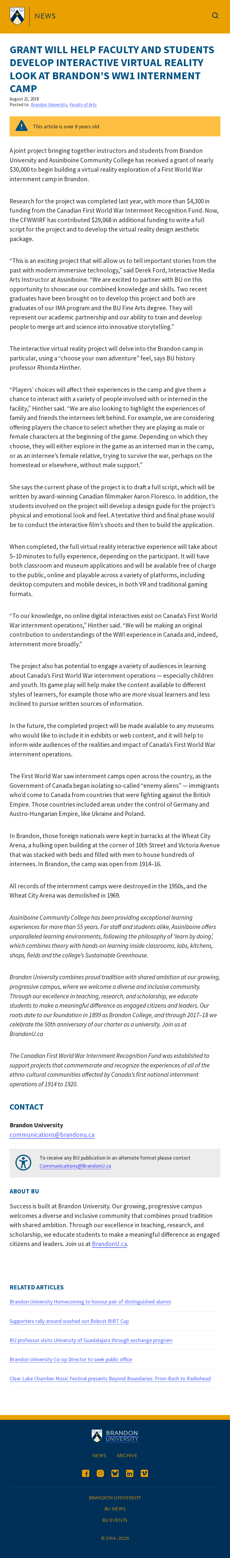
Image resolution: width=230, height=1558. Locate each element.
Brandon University (49, 104)
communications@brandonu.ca (52, 1135)
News (45, 16)
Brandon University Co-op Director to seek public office (71, 1359)
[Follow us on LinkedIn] (129, 1474)
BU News (115, 1509)
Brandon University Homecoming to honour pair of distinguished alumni (90, 1301)
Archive (127, 1455)
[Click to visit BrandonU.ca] (18, 16)
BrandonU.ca (109, 1244)
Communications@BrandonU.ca (75, 1165)
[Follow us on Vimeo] (144, 1474)
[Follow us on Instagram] (100, 1474)
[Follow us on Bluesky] (115, 1474)
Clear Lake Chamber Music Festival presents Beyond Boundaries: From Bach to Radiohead (110, 1378)
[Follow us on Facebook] (85, 1474)
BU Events (115, 1520)
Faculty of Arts (83, 104)
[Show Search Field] (215, 17)
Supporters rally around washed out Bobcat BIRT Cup (69, 1321)
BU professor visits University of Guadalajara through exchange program (91, 1340)
